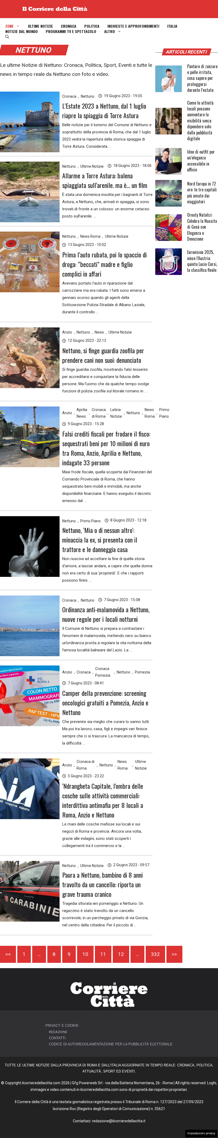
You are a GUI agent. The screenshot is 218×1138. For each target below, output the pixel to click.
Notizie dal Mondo (21, 31)
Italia (172, 26)
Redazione (58, 1032)
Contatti (57, 1038)
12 (121, 954)
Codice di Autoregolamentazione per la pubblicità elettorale (111, 1044)
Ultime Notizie (40, 26)
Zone (9, 26)
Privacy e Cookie (62, 1026)
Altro (109, 31)
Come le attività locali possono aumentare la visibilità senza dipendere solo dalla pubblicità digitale (200, 121)
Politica (91, 26)
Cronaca (68, 26)
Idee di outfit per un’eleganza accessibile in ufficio (201, 161)
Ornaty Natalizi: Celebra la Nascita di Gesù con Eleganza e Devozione (202, 227)
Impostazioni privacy (201, 1133)
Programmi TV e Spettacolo (71, 31)
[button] (7, 36)
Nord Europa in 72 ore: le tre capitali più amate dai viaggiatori (202, 192)
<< (8, 954)
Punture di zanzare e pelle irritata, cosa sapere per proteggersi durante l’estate (202, 78)
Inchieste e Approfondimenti (133, 26)
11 (103, 954)
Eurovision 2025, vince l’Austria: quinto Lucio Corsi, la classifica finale (202, 261)
